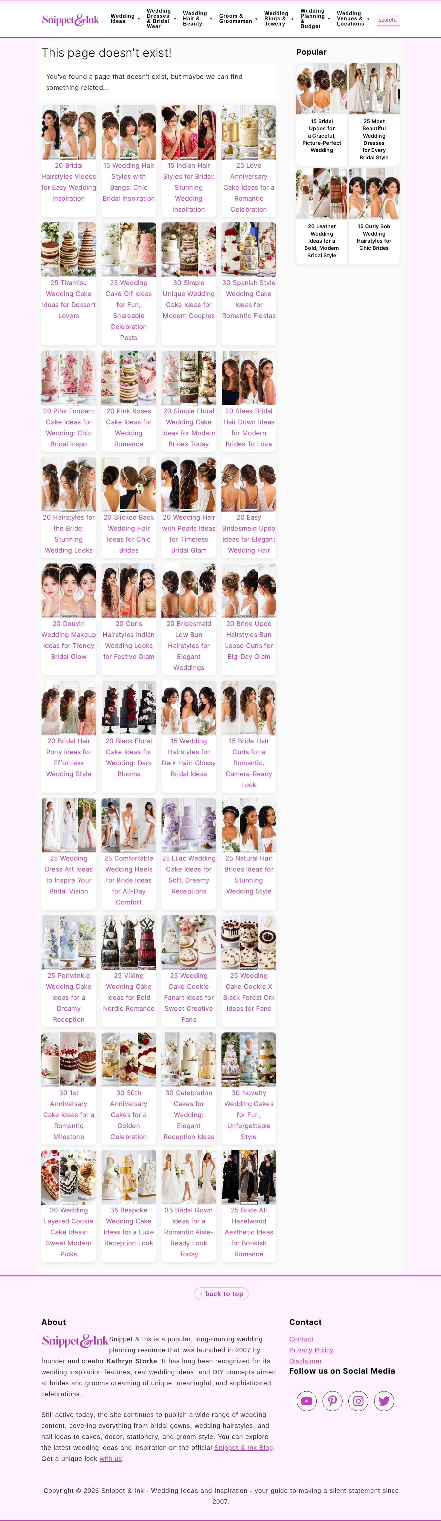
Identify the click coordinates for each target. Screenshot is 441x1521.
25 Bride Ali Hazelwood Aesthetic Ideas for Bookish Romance (249, 1232)
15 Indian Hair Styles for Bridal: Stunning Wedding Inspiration (189, 187)
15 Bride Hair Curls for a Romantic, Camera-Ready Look (249, 763)
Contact (301, 1339)
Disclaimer (305, 1361)
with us (111, 1458)
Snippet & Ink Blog (243, 1447)
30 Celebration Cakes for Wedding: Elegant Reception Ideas (189, 1115)
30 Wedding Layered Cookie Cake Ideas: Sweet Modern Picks (68, 1232)
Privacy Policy (311, 1350)
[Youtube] (307, 1401)
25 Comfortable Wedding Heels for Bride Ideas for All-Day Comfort (128, 880)
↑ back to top (221, 1293)
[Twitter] (384, 1401)
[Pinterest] (333, 1401)
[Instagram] (358, 1401)
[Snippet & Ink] (70, 22)
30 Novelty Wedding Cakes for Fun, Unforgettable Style (248, 1115)
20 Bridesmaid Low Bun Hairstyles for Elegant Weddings (189, 645)
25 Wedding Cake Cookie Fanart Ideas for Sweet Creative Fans (189, 997)
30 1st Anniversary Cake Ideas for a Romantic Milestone (69, 1115)
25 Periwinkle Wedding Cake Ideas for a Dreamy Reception (69, 997)
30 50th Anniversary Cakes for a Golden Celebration (128, 1115)
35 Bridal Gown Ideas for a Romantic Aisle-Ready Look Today (189, 1232)
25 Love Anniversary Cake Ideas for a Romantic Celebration (249, 187)
